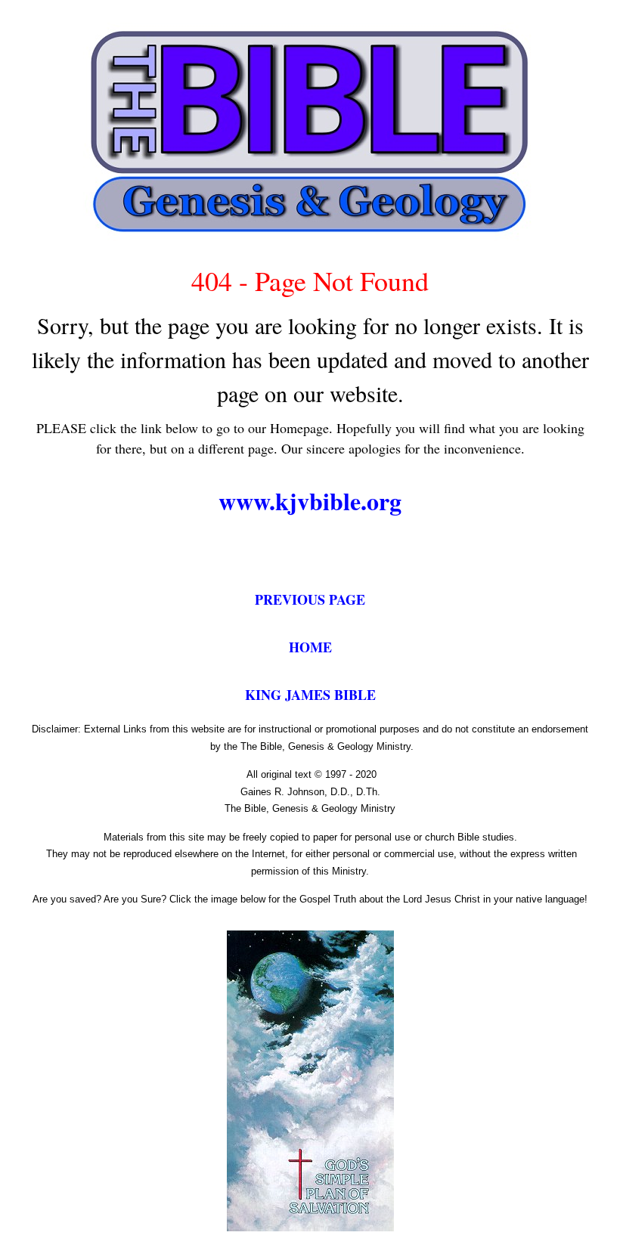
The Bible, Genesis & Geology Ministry (310, 808)
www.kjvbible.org (310, 501)
